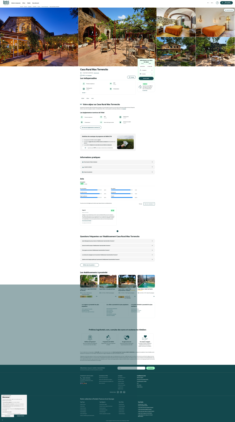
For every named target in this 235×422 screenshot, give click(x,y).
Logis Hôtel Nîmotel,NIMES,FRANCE (145, 409)
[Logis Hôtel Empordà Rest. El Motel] (127, 281)
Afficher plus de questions (89, 265)
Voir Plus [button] (83, 92)
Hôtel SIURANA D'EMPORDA (111, 308)
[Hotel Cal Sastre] (146, 281)
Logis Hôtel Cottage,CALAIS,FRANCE (145, 413)
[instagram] (121, 392)
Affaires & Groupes (121, 385)
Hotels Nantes (121, 404)
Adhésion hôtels (121, 381)
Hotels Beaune (121, 409)
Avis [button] (92, 98)
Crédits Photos (139, 387)
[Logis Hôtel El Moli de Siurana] (88, 281)
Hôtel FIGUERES (109, 310)
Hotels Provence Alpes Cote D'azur (105, 406)
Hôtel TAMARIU (109, 312)
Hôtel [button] (82, 98)
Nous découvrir (35, 3)
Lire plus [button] (124, 108)
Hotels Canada (83, 408)
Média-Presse (120, 388)
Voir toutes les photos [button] (229, 10)
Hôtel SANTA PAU (109, 311)
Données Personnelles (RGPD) (142, 379)
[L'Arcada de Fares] (108, 281)
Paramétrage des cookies (141, 381)
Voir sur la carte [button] (96, 72)
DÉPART (150, 63)
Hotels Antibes (121, 408)
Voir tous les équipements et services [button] (91, 127)
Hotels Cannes (121, 411)
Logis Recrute (120, 387)
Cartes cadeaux (121, 383)
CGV (138, 383)
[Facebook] (118, 392)
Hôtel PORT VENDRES (110, 315)
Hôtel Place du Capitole (135, 311)
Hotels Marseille (122, 406)
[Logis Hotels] (6, 2)
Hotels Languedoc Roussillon (104, 413)
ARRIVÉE (142, 63)
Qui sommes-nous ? (121, 377)
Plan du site (139, 385)
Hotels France (82, 404)
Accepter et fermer (20, 415)
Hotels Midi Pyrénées (103, 409)
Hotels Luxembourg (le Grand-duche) (87, 415)
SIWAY (128, 420)
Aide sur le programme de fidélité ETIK (106, 381)
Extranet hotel (120, 379)
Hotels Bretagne (102, 411)
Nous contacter (102, 383)
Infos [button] (88, 98)
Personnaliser (7, 415)
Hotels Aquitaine (102, 408)
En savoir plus (145, 90)
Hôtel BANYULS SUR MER (111, 314)
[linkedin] (124, 392)
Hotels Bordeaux (122, 413)
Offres (23, 3)
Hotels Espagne (83, 409)
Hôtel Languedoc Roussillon (87, 309)
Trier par (140, 203)
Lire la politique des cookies (7, 411)
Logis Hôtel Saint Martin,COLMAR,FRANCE (146, 411)
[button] (2, 419)
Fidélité (28, 3)
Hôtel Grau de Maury (135, 309)
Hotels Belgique (83, 411)
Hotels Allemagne (83, 413)
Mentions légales (140, 377)
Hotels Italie (82, 406)
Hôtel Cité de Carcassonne (136, 310)
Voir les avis (89, 75)
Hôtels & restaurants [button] (15, 3)
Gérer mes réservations (103, 377)
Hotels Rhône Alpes (103, 404)
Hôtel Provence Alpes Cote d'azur (88, 311)
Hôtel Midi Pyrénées (85, 310)
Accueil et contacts (88, 167)
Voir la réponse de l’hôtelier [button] (86, 220)
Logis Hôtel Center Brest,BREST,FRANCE (145, 407)
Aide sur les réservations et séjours (105, 379)
